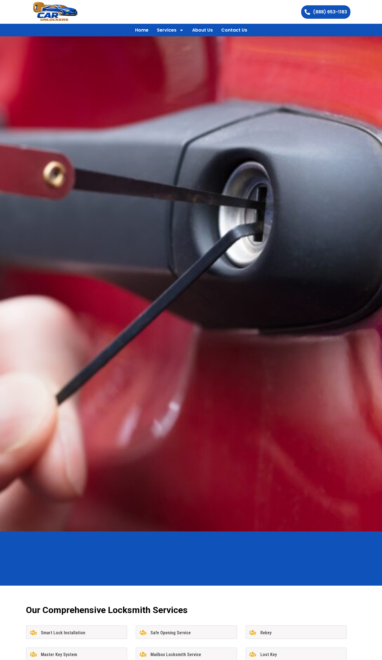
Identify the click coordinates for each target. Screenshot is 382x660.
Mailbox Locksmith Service (175, 654)
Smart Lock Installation (63, 632)
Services (166, 30)
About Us (202, 30)
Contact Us (234, 30)
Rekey (266, 632)
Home (141, 30)
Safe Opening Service (170, 632)
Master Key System (59, 654)
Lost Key (268, 654)
